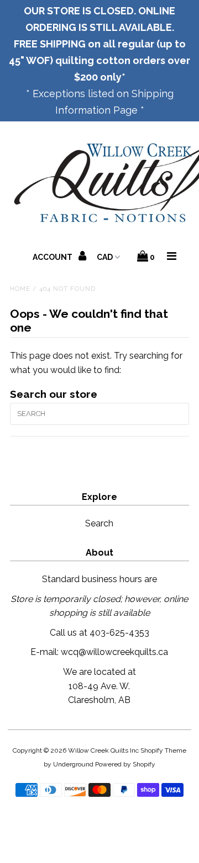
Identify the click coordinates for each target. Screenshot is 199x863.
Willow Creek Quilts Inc (103, 750)
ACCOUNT (53, 257)
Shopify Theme (163, 750)
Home (20, 288)
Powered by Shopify (125, 764)
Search (99, 523)
